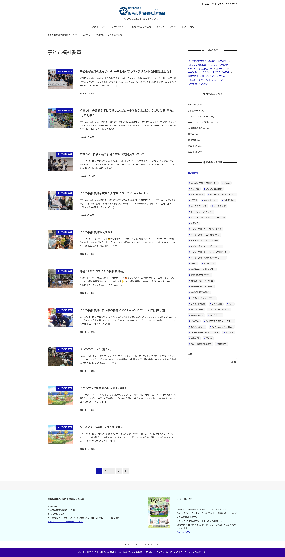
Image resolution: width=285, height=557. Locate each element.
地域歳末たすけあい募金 (202, 280)
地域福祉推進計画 (196, 128)
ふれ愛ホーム (194, 110)
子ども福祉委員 (195, 79)
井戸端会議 (209, 263)
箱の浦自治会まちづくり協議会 (204, 332)
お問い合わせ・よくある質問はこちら (65, 521)
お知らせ (192, 104)
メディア (192, 68)
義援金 (191, 134)
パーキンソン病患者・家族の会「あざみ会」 (208, 60)
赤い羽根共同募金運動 (201, 344)
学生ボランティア (214, 79)
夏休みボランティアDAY (213, 76)
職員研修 (192, 140)
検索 (190, 354)
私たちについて (198, 326)
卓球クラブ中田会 (220, 72)
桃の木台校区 (197, 315)
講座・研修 (193, 83)
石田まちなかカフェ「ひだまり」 (219, 321)
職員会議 (195, 338)
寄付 (231, 303)
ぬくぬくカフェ (210, 200)
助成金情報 (193, 172)
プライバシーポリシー (133, 544)
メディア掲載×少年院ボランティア (206, 246)
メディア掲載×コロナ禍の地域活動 (206, 228)
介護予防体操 (222, 68)
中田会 (194, 263)
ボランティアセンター (220, 64)
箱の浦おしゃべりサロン (222, 326)
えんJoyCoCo (197, 194)
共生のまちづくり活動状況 (200, 122)
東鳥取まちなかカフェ (219, 309)
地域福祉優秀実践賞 (200, 292)
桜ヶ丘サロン (215, 315)
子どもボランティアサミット (203, 298)
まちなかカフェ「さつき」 (202, 211)
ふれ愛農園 (229, 200)
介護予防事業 (205, 68)
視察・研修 (193, 146)
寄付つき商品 (197, 309)
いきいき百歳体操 (214, 188)
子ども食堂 (217, 303)
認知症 (209, 338)
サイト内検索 (217, 3)
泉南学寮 (195, 321)
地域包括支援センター (200, 275)
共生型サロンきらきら (198, 72)
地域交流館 (193, 76)
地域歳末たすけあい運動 (202, 286)
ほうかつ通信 (220, 206)
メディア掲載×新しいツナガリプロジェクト (209, 251)
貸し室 (205, 3)
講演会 (204, 83)
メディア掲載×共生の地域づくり (205, 234)
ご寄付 (194, 200)
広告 (159, 544)
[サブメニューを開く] (235, 105)
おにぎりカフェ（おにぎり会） (223, 194)
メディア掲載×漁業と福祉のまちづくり (208, 257)
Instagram (232, 3)
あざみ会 (195, 188)
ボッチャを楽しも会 (197, 64)
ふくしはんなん (184, 532)
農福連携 (222, 344)
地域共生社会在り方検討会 (203, 269)
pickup (227, 183)
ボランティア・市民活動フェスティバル (208, 217)
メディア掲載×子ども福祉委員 (204, 240)
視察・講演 (150, 544)
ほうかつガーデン (199, 206)
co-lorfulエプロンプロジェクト (204, 183)
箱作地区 (229, 332)
